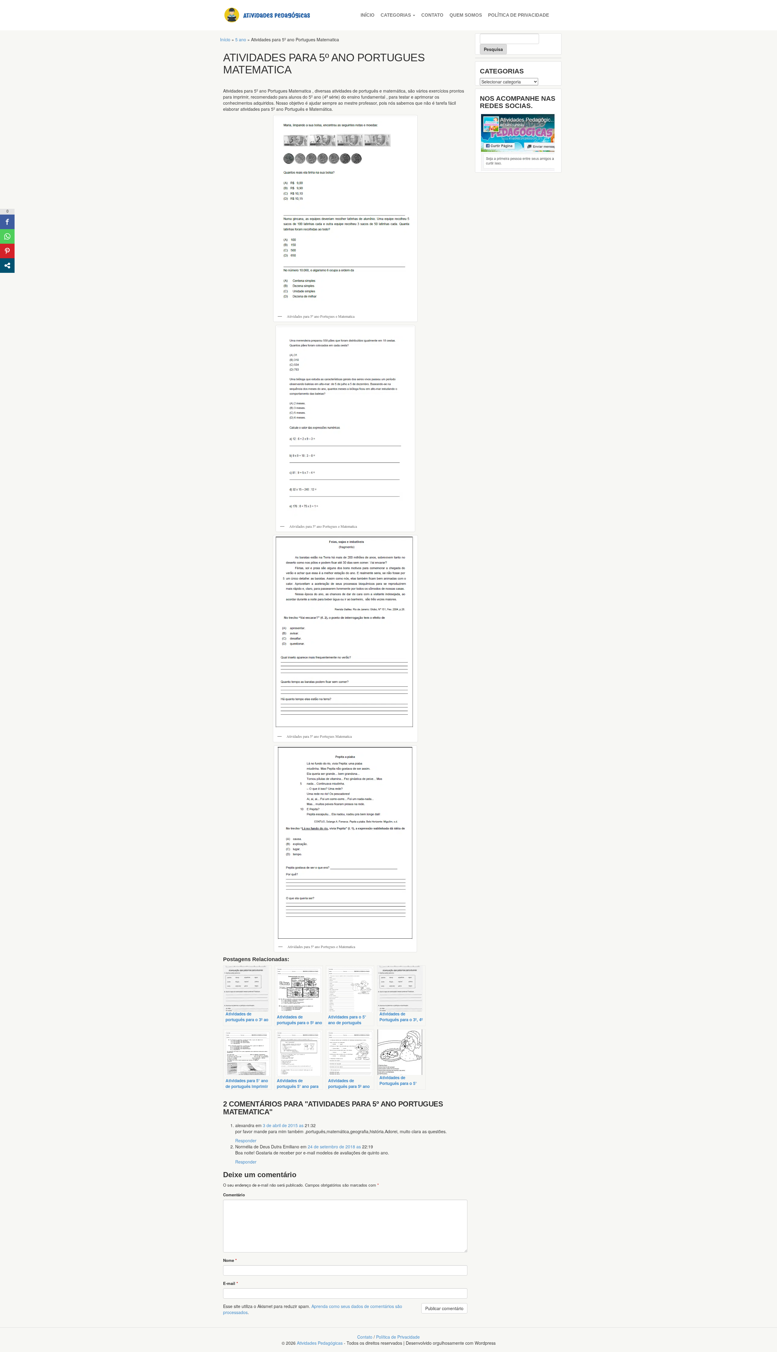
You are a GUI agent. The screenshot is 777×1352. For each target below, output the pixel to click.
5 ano (240, 39)
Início (368, 15)
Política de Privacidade (518, 15)
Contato (432, 15)
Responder (245, 1140)
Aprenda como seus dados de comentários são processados (312, 1309)
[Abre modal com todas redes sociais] (7, 265)
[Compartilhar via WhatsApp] (7, 236)
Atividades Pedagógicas (320, 1343)
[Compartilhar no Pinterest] (7, 251)
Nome (230, 1260)
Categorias (396, 15)
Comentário (234, 1195)
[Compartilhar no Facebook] (7, 222)
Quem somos (466, 15)
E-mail (230, 1283)
